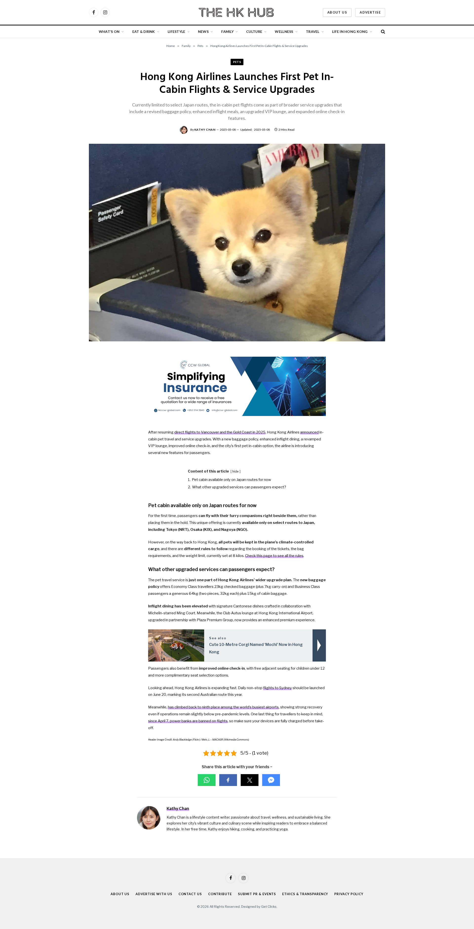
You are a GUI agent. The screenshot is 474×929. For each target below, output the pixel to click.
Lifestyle (176, 31)
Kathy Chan (205, 129)
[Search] (382, 31)
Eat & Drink (143, 31)
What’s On (109, 31)
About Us (337, 12)
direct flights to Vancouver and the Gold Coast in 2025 (219, 432)
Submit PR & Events (257, 894)
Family (227, 31)
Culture (254, 31)
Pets (237, 62)
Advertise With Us (154, 894)
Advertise (370, 12)
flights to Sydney (277, 688)
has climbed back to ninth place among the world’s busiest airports (223, 707)
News (203, 31)
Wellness (284, 31)
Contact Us (190, 894)
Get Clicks (268, 906)
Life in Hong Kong (350, 31)
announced (309, 432)
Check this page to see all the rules (274, 556)
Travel (312, 31)
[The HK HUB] (237, 12)
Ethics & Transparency (305, 894)
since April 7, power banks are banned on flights (188, 721)
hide (235, 471)
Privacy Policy (348, 894)
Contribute (220, 894)
